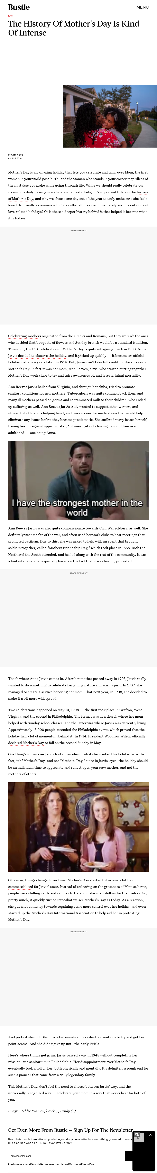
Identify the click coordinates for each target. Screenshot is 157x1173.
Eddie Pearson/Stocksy (155, 116)
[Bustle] (19, 7)
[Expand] (137, 1134)
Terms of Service (69, 1164)
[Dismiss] (150, 1134)
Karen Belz (17, 154)
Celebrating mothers (24, 336)
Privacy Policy (88, 1164)
